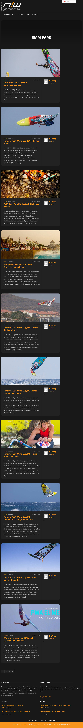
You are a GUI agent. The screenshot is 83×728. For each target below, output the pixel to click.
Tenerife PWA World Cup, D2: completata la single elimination (18, 518)
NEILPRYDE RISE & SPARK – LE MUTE (12, 705)
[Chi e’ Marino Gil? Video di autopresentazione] (39, 63)
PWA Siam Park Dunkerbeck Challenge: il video (21, 205)
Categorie (6, 14)
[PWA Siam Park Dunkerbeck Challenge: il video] (39, 184)
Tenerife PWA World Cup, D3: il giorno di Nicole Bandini (21, 455)
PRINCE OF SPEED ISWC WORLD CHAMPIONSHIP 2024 (55, 705)
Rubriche (21, 14)
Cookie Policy (52, 720)
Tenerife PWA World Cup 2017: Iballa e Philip (21, 142)
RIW (28, 14)
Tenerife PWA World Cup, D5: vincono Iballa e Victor (21, 329)
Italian (67, 1)
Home (28, 720)
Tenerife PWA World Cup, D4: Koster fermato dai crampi (20, 392)
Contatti (34, 14)
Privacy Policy (43, 720)
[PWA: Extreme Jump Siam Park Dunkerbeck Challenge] (39, 244)
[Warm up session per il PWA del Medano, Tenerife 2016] (39, 618)
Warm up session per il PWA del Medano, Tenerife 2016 (18, 639)
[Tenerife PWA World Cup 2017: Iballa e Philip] (39, 121)
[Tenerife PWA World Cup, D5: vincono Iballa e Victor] (39, 307)
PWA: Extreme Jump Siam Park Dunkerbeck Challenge (18, 266)
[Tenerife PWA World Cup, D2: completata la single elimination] (39, 497)
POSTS (52, 83)
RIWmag (5, 80)
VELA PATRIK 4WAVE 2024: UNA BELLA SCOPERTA (15, 712)
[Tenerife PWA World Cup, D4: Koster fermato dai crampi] (39, 371)
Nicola (2, 714)
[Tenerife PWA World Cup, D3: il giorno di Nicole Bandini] (39, 434)
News (13, 14)
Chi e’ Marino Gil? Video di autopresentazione (15, 84)
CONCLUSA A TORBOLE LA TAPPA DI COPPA (52, 712)
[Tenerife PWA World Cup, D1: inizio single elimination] (39, 557)
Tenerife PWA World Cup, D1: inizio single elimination (20, 579)
